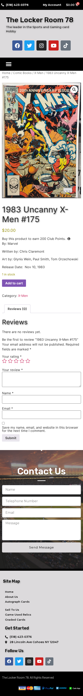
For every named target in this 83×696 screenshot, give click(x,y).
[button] (8, 64)
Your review (12, 369)
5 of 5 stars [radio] (27, 361)
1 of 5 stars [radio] (4, 361)
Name (7, 393)
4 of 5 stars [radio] (22, 361)
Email (7, 408)
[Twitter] (29, 45)
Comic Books (22, 73)
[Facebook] (17, 45)
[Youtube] (54, 45)
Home (6, 73)
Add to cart (14, 283)
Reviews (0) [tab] (17, 309)
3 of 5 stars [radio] (16, 361)
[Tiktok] (66, 45)
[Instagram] (41, 45)
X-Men (39, 73)
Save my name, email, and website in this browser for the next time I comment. (40, 429)
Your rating (12, 356)
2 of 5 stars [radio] (10, 361)
